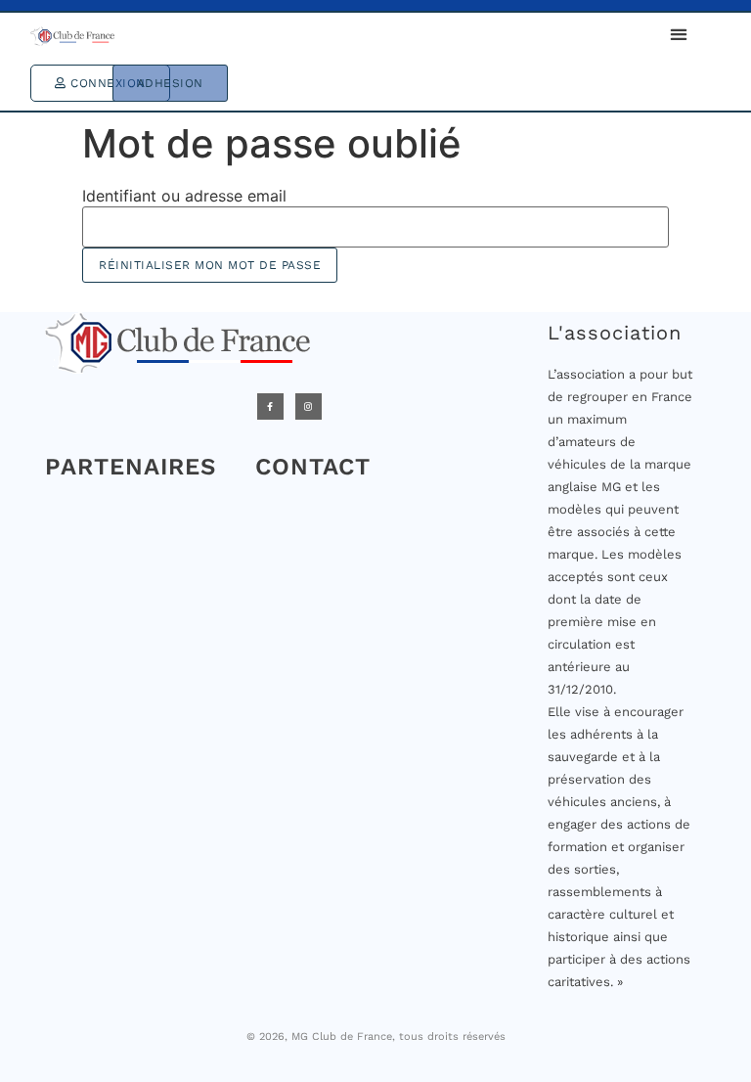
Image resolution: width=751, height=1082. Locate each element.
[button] (678, 35)
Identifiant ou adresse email (184, 195)
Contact (313, 466)
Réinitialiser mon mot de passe (210, 265)
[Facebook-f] (270, 406)
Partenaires (130, 466)
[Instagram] (308, 406)
